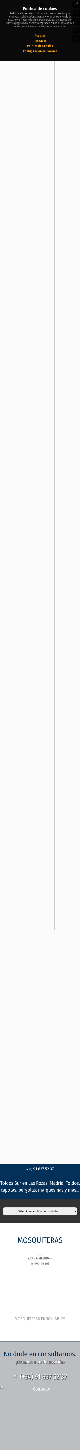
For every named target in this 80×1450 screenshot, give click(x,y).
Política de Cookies (40, 46)
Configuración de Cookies (40, 51)
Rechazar (40, 41)
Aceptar (40, 35)
